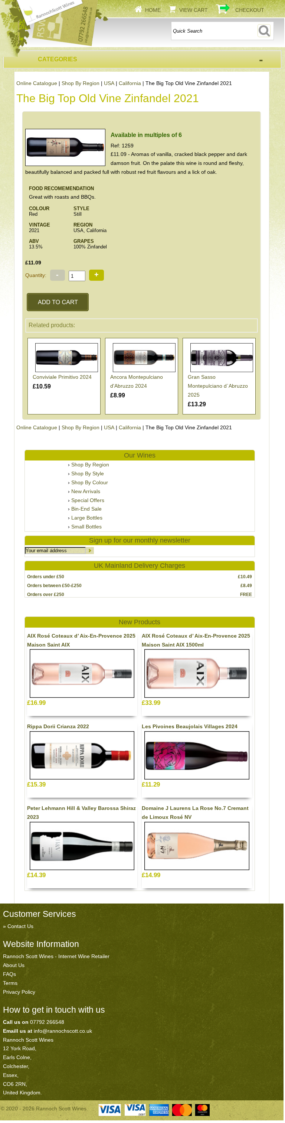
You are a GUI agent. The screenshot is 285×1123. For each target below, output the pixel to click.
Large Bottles (86, 518)
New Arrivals (85, 491)
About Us (13, 965)
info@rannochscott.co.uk (63, 1031)
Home (153, 10)
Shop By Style (87, 473)
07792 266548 (47, 1022)
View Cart (193, 10)
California (130, 83)
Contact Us (20, 926)
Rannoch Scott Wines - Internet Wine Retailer (56, 956)
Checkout (249, 10)
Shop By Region (80, 83)
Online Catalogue (36, 83)
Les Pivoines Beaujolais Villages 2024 (190, 726)
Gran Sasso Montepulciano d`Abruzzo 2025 (218, 386)
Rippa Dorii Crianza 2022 (58, 726)
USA (109, 83)
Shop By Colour (89, 482)
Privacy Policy (19, 992)
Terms (10, 983)
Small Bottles (86, 527)
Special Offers (87, 500)
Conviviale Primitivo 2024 (62, 377)
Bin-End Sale (86, 509)
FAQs (9, 974)
